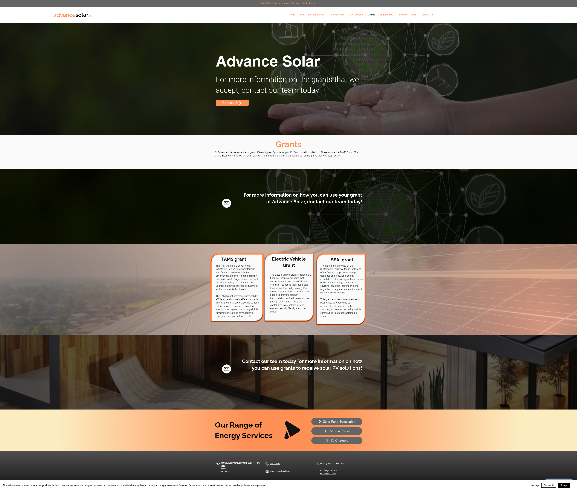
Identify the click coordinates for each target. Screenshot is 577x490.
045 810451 (267, 3)
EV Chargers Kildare (328, 470)
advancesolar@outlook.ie (287, 3)
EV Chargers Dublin (328, 473)
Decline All (549, 485)
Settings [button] (535, 485)
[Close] (573, 485)
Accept (564, 485)
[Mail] (226, 203)
